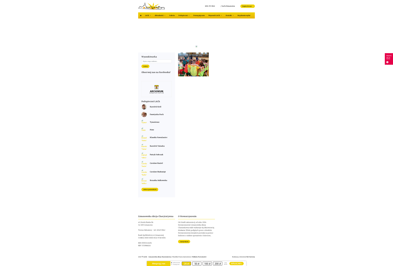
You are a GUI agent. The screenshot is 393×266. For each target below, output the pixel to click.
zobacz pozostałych (149, 189)
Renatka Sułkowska (158, 180)
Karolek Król (155, 107)
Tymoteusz (154, 122)
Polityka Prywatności (199, 257)
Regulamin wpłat (244, 15)
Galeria (172, 15)
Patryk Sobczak (156, 155)
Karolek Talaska (157, 146)
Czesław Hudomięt (158, 172)
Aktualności (159, 15)
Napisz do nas (247, 6)
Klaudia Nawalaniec (158, 137)
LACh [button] (147, 15)
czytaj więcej (184, 241)
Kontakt (229, 15)
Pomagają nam (199, 15)
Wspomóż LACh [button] (214, 15)
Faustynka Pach (157, 114)
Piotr (152, 130)
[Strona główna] (140, 15)
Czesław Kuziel (156, 163)
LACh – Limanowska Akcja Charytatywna (157, 257)
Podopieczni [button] (183, 15)
